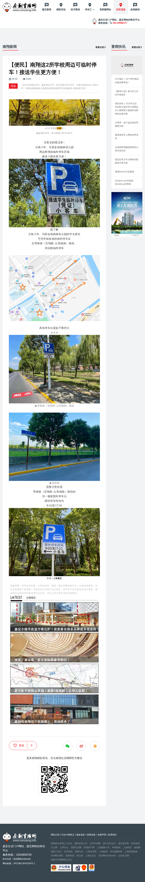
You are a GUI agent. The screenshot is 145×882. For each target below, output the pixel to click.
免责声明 (102, 835)
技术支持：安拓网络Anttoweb (17, 859)
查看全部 (99, 47)
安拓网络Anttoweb (107, 855)
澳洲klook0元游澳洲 (124, 171)
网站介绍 (55, 835)
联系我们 (112, 835)
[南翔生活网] (20, 7)
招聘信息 (91, 835)
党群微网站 (105, 9)
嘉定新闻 (46, 9)
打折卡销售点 (68, 835)
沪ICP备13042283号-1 (24, 863)
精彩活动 (61, 9)
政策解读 (135, 9)
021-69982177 (120, 23)
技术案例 (75, 9)
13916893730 (23, 854)
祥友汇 (89, 9)
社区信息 (120, 9)
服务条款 (80, 835)
